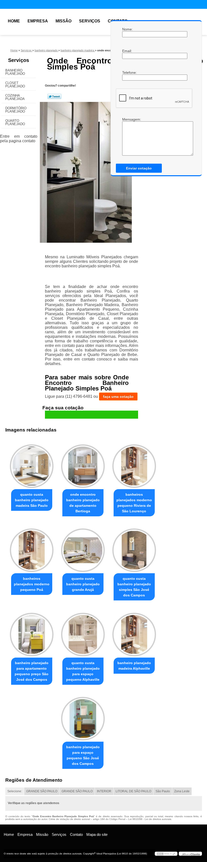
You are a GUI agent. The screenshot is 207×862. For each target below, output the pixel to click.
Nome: (127, 29)
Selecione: (14, 791)
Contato (76, 834)
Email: (127, 51)
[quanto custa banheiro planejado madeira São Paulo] (32, 464)
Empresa (38, 21)
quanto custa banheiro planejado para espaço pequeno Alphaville (83, 671)
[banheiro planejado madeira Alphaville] (134, 632)
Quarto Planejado (15, 122)
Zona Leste (182, 791)
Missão (63, 21)
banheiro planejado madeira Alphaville (134, 665)
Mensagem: (127, 119)
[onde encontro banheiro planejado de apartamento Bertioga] (83, 464)
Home (14, 21)
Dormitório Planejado (16, 109)
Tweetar (54, 96)
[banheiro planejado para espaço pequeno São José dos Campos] (83, 716)
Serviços (89, 21)
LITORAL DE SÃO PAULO (133, 791)
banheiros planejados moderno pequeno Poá (31, 584)
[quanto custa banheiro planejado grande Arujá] (83, 548)
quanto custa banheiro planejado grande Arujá (83, 584)
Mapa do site (97, 834)
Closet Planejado (15, 84)
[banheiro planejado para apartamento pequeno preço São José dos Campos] (32, 632)
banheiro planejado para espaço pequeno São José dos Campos (83, 755)
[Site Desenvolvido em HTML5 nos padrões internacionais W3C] (166, 854)
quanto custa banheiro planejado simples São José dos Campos (134, 587)
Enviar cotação (139, 168)
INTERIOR (104, 791)
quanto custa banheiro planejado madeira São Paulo (31, 500)
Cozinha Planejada (15, 97)
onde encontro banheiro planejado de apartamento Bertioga (83, 502)
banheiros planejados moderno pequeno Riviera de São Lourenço (134, 502)
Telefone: (127, 72)
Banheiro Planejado (15, 72)
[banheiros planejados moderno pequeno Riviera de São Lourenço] (134, 464)
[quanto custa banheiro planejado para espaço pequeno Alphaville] (83, 632)
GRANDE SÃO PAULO (41, 791)
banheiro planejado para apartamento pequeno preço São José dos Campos (31, 671)
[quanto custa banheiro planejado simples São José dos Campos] (134, 548)
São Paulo (163, 791)
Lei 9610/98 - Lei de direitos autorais (149, 819)
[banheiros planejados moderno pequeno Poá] (32, 548)
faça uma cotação (118, 396)
